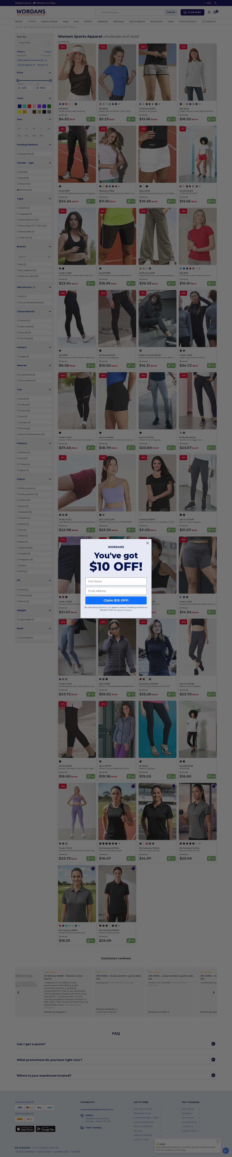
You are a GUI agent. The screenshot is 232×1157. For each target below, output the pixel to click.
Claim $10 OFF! (116, 600)
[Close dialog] (147, 543)
